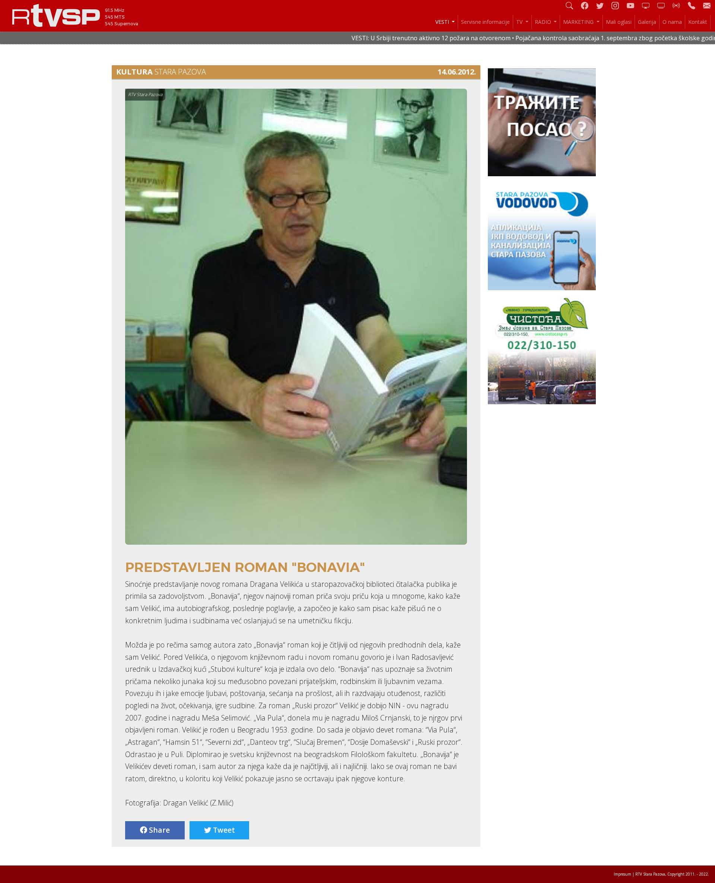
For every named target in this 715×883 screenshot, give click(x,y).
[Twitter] (603, 5)
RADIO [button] (544, 21)
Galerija (647, 21)
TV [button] (520, 21)
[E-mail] (707, 5)
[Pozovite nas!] (694, 5)
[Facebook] (587, 5)
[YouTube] (633, 5)
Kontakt (697, 21)
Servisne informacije (485, 21)
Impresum (622, 874)
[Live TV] (648, 5)
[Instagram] (618, 5)
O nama (672, 21)
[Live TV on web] (664, 5)
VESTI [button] (443, 21)
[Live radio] (679, 5)
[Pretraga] (572, 5)
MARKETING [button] (579, 21)
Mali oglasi (619, 21)
